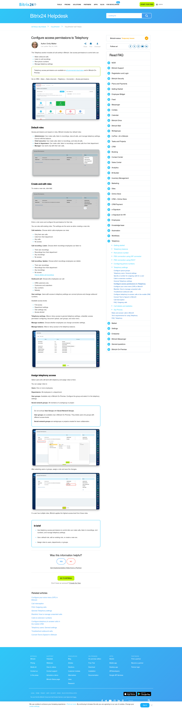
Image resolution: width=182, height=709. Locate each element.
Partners (87, 4)
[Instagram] (115, 700)
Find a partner (136, 659)
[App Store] (129, 694)
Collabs (114, 110)
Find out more (71, 704)
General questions (118, 344)
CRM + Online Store (119, 199)
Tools (59, 4)
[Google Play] (144, 694)
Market (114, 323)
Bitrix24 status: (122, 38)
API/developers (114, 671)
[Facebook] (102, 700)
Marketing (115, 183)
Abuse (59, 693)
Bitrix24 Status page (53, 679)
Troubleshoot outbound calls (42, 631)
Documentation (93, 675)
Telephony (55, 27)
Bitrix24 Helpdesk (38, 27)
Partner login (135, 667)
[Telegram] (106, 700)
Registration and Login (120, 73)
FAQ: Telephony (117, 318)
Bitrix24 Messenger (119, 339)
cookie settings (34, 706)
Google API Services (116, 675)
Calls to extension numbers (41, 618)
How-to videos (51, 667)
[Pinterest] (123, 700)
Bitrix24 (32, 659)
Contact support (52, 671)
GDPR (48, 693)
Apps (96, 4)
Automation (116, 230)
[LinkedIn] (119, 700)
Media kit (33, 667)
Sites (113, 188)
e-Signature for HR (119, 214)
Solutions (77, 4)
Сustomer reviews (74, 671)
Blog (102, 4)
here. (74, 697)
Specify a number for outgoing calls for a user (129, 276)
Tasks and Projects (119, 141)
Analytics (115, 167)
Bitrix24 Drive (117, 120)
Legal (33, 693)
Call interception (37, 603)
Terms (37, 693)
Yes (61, 561)
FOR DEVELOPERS (112, 4)
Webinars (50, 663)
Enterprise (115, 333)
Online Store (116, 194)
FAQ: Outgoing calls (38, 607)
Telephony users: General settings (44, 627)
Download (91, 667)
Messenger (116, 104)
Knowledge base (118, 225)
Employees (116, 220)
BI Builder (115, 173)
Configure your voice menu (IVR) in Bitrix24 (44, 598)
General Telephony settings (41, 610)
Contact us (34, 671)
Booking (115, 152)
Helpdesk (50, 659)
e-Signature (116, 209)
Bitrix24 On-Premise (119, 349)
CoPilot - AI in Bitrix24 (120, 136)
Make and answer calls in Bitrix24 (123, 313)
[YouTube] (110, 700)
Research (71, 683)
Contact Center (117, 157)
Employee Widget (118, 94)
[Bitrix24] (27, 4)
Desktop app (113, 667)
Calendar (115, 115)
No (71, 561)
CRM (114, 146)
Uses (70, 679)
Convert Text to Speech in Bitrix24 (44, 634)
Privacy (43, 693)
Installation (92, 671)
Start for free (147, 4)
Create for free (75, 583)
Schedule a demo (52, 675)
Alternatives (72, 675)
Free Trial (91, 663)
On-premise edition (94, 659)
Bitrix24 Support (118, 68)
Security (53, 693)
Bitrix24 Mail (116, 125)
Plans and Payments (119, 83)
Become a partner (137, 663)
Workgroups (116, 131)
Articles (70, 663)
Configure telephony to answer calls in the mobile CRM (45, 622)
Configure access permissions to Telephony (130, 284)
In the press (34, 675)
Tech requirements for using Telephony (125, 315)
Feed (114, 99)
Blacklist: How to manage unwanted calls (46, 614)
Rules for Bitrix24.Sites (69, 693)
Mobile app (113, 663)
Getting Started (117, 89)
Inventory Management (120, 178)
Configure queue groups (122, 270)
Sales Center (116, 162)
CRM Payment (117, 204)
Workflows (115, 235)
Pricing (67, 4)
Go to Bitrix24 (66, 578)
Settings (115, 328)
